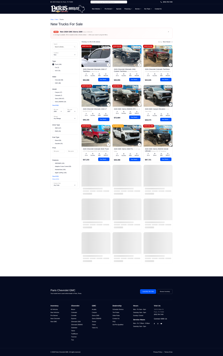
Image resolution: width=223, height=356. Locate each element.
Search (55, 44)
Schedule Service (118, 309)
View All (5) (55, 176)
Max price (71, 151)
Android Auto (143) (60, 169)
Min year (56, 109)
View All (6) (55, 105)
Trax (72, 340)
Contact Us (158, 9)
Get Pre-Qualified (118, 324)
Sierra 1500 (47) (59, 98)
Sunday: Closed (138, 315)
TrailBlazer (74, 334)
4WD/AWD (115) (59, 163)
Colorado (74, 312)
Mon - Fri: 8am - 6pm (139, 309)
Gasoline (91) (59, 143)
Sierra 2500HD (96, 318)
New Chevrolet (55, 318)
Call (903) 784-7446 (148, 291)
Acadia (94, 309)
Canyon (94, 312)
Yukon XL (95, 327)
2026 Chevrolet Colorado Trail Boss (157, 71)
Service (137, 9)
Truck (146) (58, 64)
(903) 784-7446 (167, 2)
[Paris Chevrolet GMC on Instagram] (158, 323)
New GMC (54, 321)
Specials (118, 9)
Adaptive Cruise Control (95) (63, 166)
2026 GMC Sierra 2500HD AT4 (127, 109)
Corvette (73, 315)
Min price (56, 151)
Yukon (94, 324)
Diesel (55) (58, 140)
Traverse (74, 337)
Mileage (56, 116)
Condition (56, 53)
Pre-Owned (108, 9)
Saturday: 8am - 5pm (139, 312)
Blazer (73, 309)
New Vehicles (96, 9)
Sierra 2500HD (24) (60, 101)
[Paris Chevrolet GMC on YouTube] (161, 323)
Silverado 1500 (76, 321)
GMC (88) (58, 83)
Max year (69, 109)
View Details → (104, 79)
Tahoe (73, 330)
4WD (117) (58, 128)
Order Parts (116, 315)
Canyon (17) (58, 92)
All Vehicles (54, 309)
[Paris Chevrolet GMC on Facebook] (154, 323)
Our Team (147, 9)
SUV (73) (57, 70)
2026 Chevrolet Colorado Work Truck (96, 151)
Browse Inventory (165, 291)
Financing (127, 9)
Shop (52, 19)
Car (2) (57, 67)
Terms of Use (168, 352)
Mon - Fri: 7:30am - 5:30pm (141, 323)
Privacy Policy (157, 352)
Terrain (94, 321)
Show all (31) (55, 179)
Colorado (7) (58, 95)
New (56, 19)
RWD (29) (58, 131)
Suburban (74, 327)
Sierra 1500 (95, 315)
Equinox (73, 318)
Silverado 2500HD (77, 324)
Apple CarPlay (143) (60, 172)
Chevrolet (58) (59, 80)
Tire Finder (116, 312)
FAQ (114, 321)
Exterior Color (57, 183)
